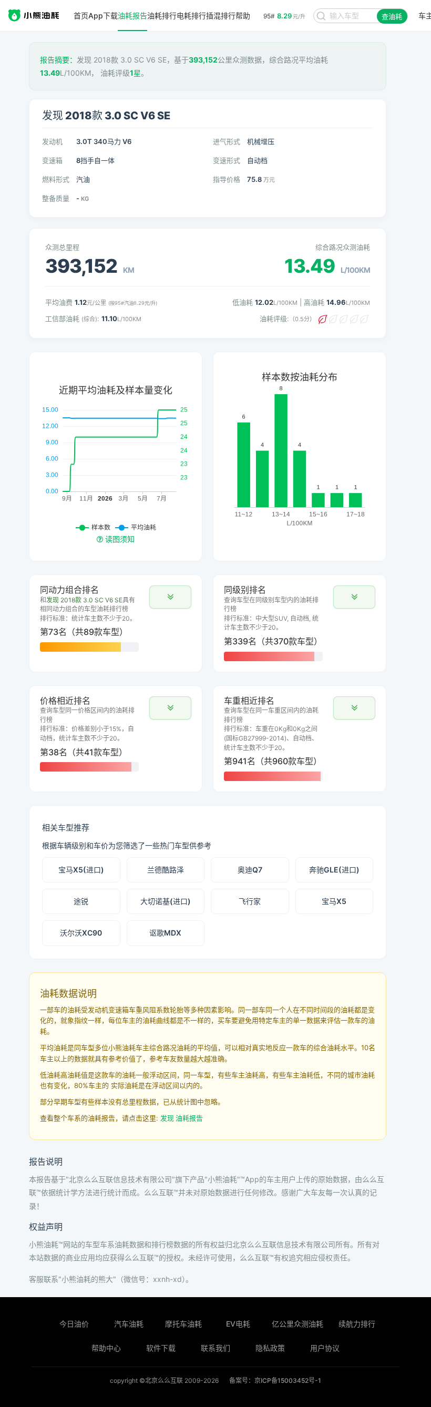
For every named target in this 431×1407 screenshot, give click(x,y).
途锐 (81, 901)
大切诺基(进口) (165, 901)
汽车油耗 (128, 1323)
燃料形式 (55, 179)
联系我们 (215, 1347)
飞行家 (250, 901)
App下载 (103, 15)
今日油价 (74, 1323)
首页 (81, 15)
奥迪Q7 (250, 869)
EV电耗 (238, 1323)
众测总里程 (62, 247)
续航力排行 (356, 1323)
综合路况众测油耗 (342, 247)
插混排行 (220, 15)
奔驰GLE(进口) (334, 869)
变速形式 (226, 160)
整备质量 (55, 198)
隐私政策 (270, 1347)
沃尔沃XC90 (81, 932)
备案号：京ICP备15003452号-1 (275, 1380)
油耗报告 (132, 15)
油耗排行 (162, 15)
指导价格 (226, 179)
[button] (170, 597)
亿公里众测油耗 (297, 1323)
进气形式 (226, 141)
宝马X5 (334, 901)
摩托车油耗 (183, 1323)
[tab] (115, 618)
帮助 (242, 15)
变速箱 (52, 160)
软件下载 (161, 1347)
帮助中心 (106, 1347)
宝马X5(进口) (81, 869)
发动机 (52, 141)
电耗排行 (191, 15)
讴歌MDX (165, 932)
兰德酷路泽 (165, 869)
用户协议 (325, 1347)
